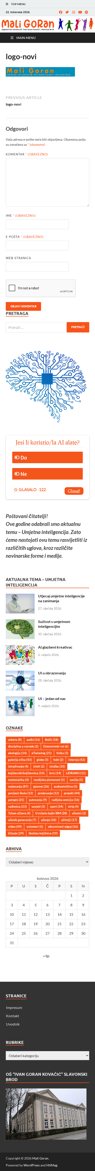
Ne (24, 473)
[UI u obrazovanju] (20, 673)
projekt (72, 793)
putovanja (38, 800)
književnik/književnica (26, 773)
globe (42, 760)
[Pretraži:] (47, 327)
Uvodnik (13, 1024)
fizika (62, 753)
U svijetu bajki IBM (51, 813)
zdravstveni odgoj (63, 826)
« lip (46, 956)
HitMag (51, 1165)
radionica (17, 806)
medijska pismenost (49, 780)
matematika (18, 780)
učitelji (69, 820)
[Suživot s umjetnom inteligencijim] (20, 622)
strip (73, 806)
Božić (51, 739)
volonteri (35, 826)
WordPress (32, 1165)
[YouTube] (80, 12)
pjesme (41, 786)
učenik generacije (22, 820)
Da (24, 457)
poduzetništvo (65, 786)
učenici (79, 813)
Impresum (14, 1007)
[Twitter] (67, 12)
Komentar (27, 154)
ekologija (17, 753)
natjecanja (18, 786)
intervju (76, 760)
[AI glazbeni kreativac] (20, 647)
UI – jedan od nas (51, 698)
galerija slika (20, 760)
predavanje (48, 793)
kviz (55, 773)
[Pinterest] (86, 12)
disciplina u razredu (23, 746)
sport (56, 806)
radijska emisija (65, 800)
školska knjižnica (43, 833)
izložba (57, 766)
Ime (21, 215)
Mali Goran (40, 1158)
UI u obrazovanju (52, 673)
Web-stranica (18, 258)
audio (33, 739)
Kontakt (12, 1016)
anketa (15, 739)
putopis (16, 800)
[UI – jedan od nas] (20, 699)
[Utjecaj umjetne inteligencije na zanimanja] (20, 596)
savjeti (38, 806)
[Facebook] (60, 12)
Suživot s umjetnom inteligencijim (54, 623)
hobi (58, 760)
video (15, 826)
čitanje (16, 833)
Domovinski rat (55, 746)
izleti (39, 766)
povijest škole (20, 793)
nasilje (76, 780)
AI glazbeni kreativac (55, 647)
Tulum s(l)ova (19, 813)
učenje (48, 820)
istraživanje (18, 766)
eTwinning (42, 753)
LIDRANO (76, 773)
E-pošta (25, 237)
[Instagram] (73, 12)
